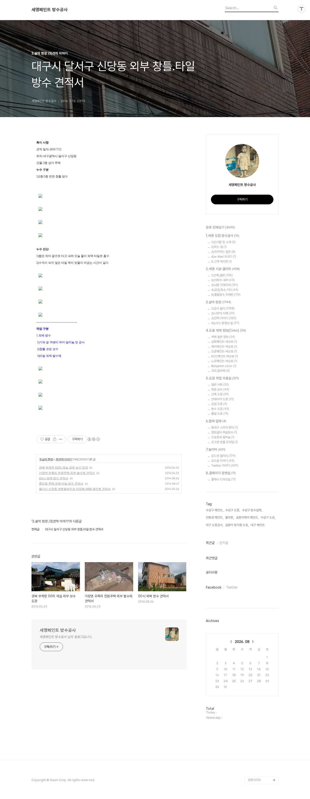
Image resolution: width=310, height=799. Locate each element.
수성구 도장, (232, 510)
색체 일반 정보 (223, 337)
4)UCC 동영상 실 (225, 323)
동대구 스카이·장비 (224, 427)
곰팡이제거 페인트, (247, 517)
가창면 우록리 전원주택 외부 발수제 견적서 (67, 473)
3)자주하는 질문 (223, 252)
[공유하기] (55, 439)
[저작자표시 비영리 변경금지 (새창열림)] (93, 439)
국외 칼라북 (220, 371)
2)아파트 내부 (223, 280)
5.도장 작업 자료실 (222, 378)
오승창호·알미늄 (222, 437)
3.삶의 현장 (46, 459)
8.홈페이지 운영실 (221, 473)
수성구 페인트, (214, 510)
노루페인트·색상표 (224, 361)
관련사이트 (254, 780)
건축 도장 (220, 394)
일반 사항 (220, 384)
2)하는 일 (219, 247)
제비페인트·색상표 (224, 346)
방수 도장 (220, 409)
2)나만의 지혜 (223, 313)
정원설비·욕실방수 (224, 432)
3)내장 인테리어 (224, 285)
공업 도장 (219, 404)
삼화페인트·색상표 (224, 342)
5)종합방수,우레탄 (225, 294)
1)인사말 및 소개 (223, 242)
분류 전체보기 (220, 227)
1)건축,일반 (222, 275)
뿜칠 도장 (219, 413)
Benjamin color (223, 366)
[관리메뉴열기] (301, 8)
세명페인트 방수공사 (49, 9)
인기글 (223, 543)
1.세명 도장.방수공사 (222, 236)
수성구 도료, (268, 517)
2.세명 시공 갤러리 (223, 269)
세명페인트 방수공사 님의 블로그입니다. (66, 637)
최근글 (210, 543)
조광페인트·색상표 (224, 351)
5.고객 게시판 (221, 261)
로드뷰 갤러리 (223, 456)
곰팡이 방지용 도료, (237, 525)
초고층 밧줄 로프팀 (224, 442)
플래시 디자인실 (223, 479)
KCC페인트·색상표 (224, 356)
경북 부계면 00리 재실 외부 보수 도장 (63, 467)
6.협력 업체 (216, 421)
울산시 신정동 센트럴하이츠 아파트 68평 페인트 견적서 (75, 489)
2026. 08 (242, 641)
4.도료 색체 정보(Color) (226, 330)
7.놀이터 (215, 449)
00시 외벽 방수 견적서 (53, 478)
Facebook (213, 587)
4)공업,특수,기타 (224, 290)
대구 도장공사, (214, 525)
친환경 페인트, (214, 517)
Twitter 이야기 (224, 465)
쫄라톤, (229, 517)
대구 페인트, (258, 525)
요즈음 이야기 (222, 461)
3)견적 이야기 (64, 459)
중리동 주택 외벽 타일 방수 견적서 (61, 483)
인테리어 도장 (222, 399)
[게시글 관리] (61, 439)
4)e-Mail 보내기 (223, 256)
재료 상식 (220, 389)
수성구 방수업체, (252, 510)
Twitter (232, 587)
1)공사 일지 (223, 308)
